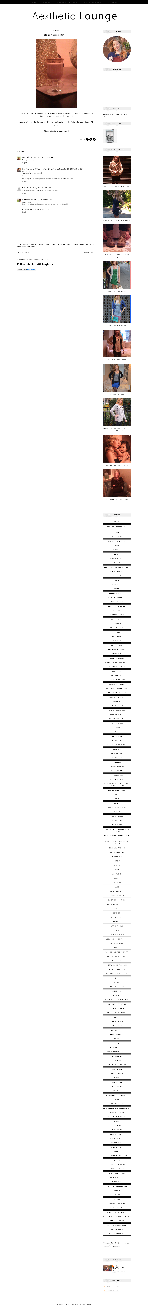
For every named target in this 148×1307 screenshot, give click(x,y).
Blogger (88, 1304)
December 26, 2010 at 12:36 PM (38, 188)
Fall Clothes (117, 675)
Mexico (117, 978)
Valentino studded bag (117, 1186)
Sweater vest (117, 1147)
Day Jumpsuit (116, 636)
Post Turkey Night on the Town (117, 186)
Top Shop (117, 1160)
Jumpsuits (116, 882)
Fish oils (117, 732)
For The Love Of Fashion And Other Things (40, 169)
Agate (116, 522)
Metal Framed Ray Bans (117, 965)
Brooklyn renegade (116, 606)
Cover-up (117, 623)
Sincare (116, 1091)
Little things (117, 926)
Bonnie (25, 200)
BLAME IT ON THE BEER (117, 360)
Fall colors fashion (117, 684)
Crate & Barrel (116, 628)
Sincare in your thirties (116, 1095)
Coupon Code (117, 619)
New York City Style (117, 1004)
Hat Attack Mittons (117, 807)
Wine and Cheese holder (116, 1225)
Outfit (117, 1017)
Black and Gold (117, 571)
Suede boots (116, 1130)
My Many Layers (117, 394)
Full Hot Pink (117, 758)
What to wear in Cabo (117, 1212)
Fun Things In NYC (117, 771)
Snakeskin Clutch (117, 1104)
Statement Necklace (117, 1117)
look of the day (117, 934)
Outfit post (116, 1026)
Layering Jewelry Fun (116, 904)
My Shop (113, 2)
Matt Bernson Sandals (117, 956)
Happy (116, 803)
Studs (116, 1121)
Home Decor (117, 825)
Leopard (116, 921)
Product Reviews (67, 2)
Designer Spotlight (116, 649)
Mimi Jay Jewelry (117, 987)
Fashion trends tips (116, 719)
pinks (117, 1043)
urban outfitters (117, 1173)
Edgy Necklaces (117, 658)
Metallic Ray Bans (117, 969)
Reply (24, 163)
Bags (117, 545)
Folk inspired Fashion (116, 745)
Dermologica (116, 645)
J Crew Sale (117, 865)
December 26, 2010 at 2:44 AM (41, 157)
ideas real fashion (117, 848)
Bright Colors (117, 602)
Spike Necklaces (117, 1112)
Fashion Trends (117, 714)
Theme (117, 1151)
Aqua (117, 532)
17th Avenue (69, 1304)
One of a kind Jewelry (116, 1013)
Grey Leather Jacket (117, 790)
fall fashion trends (117, 697)
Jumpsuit (117, 878)
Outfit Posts (117, 1030)
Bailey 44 (117, 550)
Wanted (116, 1199)
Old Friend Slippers (116, 1008)
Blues (116, 589)
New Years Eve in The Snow (117, 1000)
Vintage (116, 1190)
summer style (117, 1143)
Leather (116, 913)
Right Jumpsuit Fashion (117, 1065)
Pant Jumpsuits (117, 1034)
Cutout (116, 632)
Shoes (116, 1078)
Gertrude (26, 157)
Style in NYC (116, 1125)
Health (117, 812)
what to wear (117, 1208)
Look (117, 930)
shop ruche (117, 1082)
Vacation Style (117, 1177)
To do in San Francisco (117, 1156)
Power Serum (117, 1056)
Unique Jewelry (117, 1169)
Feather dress (117, 723)
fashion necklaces (117, 710)
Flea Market (116, 736)
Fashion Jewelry (117, 706)
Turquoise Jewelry (116, 1164)
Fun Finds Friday (117, 766)
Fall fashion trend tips (117, 693)
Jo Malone (116, 874)
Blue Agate (117, 584)
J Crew (117, 861)
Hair (117, 794)
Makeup (117, 947)
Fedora (117, 727)
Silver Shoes (116, 1086)
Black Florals (117, 576)
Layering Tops (117, 908)
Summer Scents (116, 1138)
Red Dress (117, 1060)
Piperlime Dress (116, 1047)
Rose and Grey (117, 1069)
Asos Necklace (116, 537)
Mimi (117, 1266)
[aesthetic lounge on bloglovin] (26, 270)
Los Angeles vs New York (117, 939)
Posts (107, 1287)
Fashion (116, 701)
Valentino (116, 1182)
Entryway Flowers (117, 667)
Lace (117, 887)
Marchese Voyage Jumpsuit (116, 952)
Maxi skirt (116, 961)
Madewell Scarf (117, 943)
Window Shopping (116, 1221)
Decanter (117, 641)
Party (116, 1039)
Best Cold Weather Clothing (117, 567)
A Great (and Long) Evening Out (117, 220)
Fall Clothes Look (117, 680)
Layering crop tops (116, 900)
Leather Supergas (117, 917)
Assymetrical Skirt (116, 541)
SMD (24, 188)
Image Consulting (117, 852)
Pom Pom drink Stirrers (117, 1052)
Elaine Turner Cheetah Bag (117, 662)
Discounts (116, 654)
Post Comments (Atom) (39, 260)
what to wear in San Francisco (117, 1216)
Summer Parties (117, 1134)
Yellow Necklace (116, 1234)
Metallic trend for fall (116, 974)
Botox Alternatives (116, 597)
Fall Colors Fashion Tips (117, 688)
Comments (109, 1290)
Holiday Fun (117, 820)
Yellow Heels (117, 1229)
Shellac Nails (117, 1073)
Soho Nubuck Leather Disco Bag (117, 1108)
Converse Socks (117, 615)
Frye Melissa (116, 753)
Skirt (117, 1099)
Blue (117, 580)
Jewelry (116, 869)
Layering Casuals (116, 891)
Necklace (117, 995)
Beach (116, 554)
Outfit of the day (117, 1021)
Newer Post (24, 252)
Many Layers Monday (117, 291)
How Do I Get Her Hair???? (117, 465)
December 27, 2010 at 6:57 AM (40, 199)
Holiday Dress (117, 816)
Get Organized (92, 2)
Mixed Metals (116, 991)
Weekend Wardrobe (117, 1203)
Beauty (117, 563)
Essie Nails (116, 671)
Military (116, 982)
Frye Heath (117, 749)
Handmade (117, 799)
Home (33, 2)
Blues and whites (116, 593)
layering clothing (117, 895)
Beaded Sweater (117, 558)
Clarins (116, 610)
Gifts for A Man (117, 779)
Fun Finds (117, 762)
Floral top (117, 740)
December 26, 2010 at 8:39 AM (70, 169)
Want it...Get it (117, 1195)
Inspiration (117, 856)
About (46, 2)
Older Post (89, 252)
